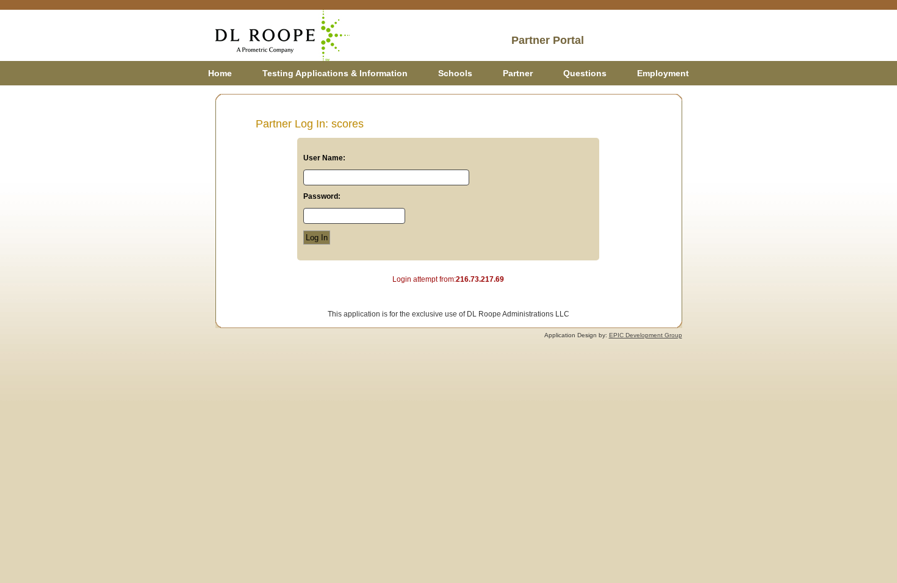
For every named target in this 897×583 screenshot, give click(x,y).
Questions (585, 73)
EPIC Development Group (645, 335)
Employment (663, 73)
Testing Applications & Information (335, 73)
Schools (455, 73)
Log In (317, 237)
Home (220, 73)
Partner (518, 73)
